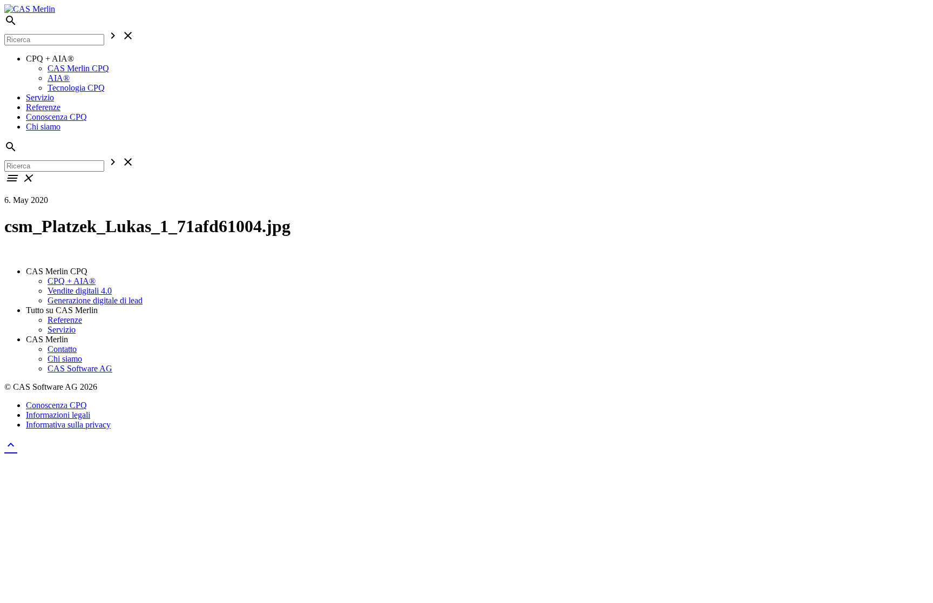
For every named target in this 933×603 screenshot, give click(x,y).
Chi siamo (43, 126)
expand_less (10, 444)
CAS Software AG (80, 368)
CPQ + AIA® (72, 281)
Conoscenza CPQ (56, 116)
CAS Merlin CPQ (78, 68)
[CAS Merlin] (29, 8)
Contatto (62, 349)
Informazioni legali (58, 414)
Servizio (40, 97)
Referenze (43, 107)
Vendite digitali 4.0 (80, 290)
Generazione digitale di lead (95, 300)
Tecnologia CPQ (76, 87)
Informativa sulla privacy (68, 424)
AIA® (59, 78)
